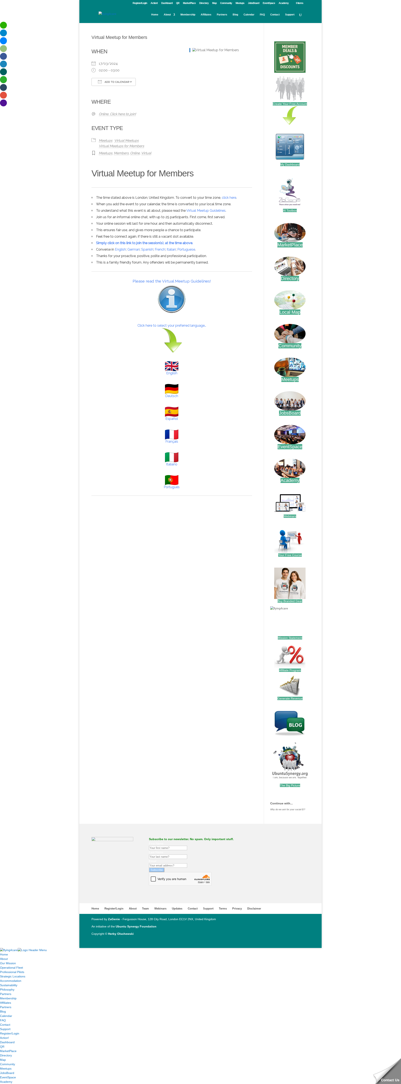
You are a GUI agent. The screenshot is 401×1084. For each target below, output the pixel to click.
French (160, 249)
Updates (177, 908)
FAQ (262, 14)
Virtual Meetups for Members (121, 146)
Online (135, 153)
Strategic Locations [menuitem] (12, 976)
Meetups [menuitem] (5, 1068)
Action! (154, 3)
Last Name (156, 852)
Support (289, 14)
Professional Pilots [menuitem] (12, 972)
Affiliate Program (290, 670)
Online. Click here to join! (117, 114)
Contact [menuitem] (5, 1024)
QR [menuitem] (2, 1046)
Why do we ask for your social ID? (287, 809)
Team (145, 908)
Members (121, 153)
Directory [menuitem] (6, 1055)
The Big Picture (290, 785)
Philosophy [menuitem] (7, 989)
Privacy (237, 908)
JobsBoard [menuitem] (7, 1073)
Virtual (146, 153)
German (133, 249)
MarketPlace (189, 3)
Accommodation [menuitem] (10, 980)
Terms (223, 908)
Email (152, 861)
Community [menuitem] (7, 1064)
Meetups (240, 3)
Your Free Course (290, 555)
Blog (235, 14)
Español (171, 419)
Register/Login (140, 3)
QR (177, 3)
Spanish (147, 249)
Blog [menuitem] (3, 1011)
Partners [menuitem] (5, 994)
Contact (275, 14)
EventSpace (269, 3)
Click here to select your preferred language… (171, 325)
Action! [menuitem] (4, 1037)
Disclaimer (254, 908)
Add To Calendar (116, 82)
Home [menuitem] (4, 954)
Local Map (289, 312)
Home (154, 14)
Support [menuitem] (5, 1029)
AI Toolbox (290, 210)
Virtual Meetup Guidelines (206, 211)
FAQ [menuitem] (3, 1020)
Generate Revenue (290, 698)
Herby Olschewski (121, 933)
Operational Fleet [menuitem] (11, 967)
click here (229, 198)
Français (171, 441)
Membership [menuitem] (8, 998)
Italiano (171, 464)
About (167, 14)
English (120, 249)
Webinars (290, 516)
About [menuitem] (4, 958)
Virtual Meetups (126, 141)
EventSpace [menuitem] (8, 1077)
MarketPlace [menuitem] (8, 1051)
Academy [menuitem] (6, 1081)
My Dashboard (290, 164)
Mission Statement (290, 637)
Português (172, 487)
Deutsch (171, 396)
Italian (171, 249)
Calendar (249, 14)
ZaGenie (114, 919)
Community (226, 3)
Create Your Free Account (290, 104)
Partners (222, 14)
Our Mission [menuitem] (8, 963)
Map (214, 3)
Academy (284, 3)
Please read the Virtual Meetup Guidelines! (172, 281)
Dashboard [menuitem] (7, 1042)
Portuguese (186, 249)
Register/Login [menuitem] (9, 1033)
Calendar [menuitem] (6, 1016)
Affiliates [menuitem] (5, 1002)
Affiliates (206, 14)
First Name (156, 843)
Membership (187, 14)
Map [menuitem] (3, 1059)
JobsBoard (253, 3)
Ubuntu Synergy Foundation (136, 926)
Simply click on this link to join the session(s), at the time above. (144, 243)
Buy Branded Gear (290, 601)
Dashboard (167, 3)
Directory (204, 3)
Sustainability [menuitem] (8, 985)
